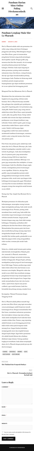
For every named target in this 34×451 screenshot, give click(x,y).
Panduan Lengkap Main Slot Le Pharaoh (16, 34)
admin (4, 41)
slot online (15, 354)
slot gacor (6, 354)
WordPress (21, 447)
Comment (5, 387)
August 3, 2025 (12, 41)
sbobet (20, 351)
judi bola (12, 351)
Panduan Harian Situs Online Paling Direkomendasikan (17, 8)
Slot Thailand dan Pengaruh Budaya (14, 364)
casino (5, 351)
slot (25, 351)
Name (4, 407)
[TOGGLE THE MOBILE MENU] (3, 8)
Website (4, 423)
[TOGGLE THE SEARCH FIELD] (31, 8)
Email (4, 415)
